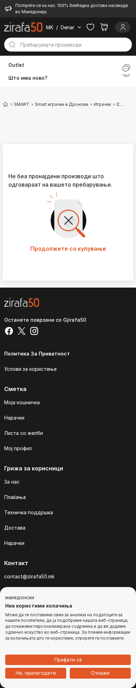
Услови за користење (30, 369)
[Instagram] (34, 331)
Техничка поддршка (28, 512)
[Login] (122, 27)
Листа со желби (23, 433)
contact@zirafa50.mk (29, 576)
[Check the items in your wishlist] (90, 27)
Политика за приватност (37, 354)
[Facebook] (9, 331)
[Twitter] (22, 331)
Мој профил (18, 448)
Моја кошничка (22, 402)
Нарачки (14, 418)
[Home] (5, 104)
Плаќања (15, 497)
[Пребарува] (12, 44)
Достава (14, 528)
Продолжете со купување (68, 248)
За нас (12, 482)
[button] (19, 598)
